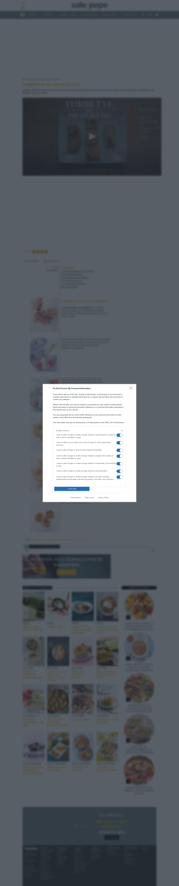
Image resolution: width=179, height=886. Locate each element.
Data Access (89, 497)
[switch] (120, 435)
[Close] (131, 388)
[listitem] (89, 430)
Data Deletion (76, 497)
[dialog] (89, 443)
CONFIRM (71, 489)
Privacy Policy (103, 497)
